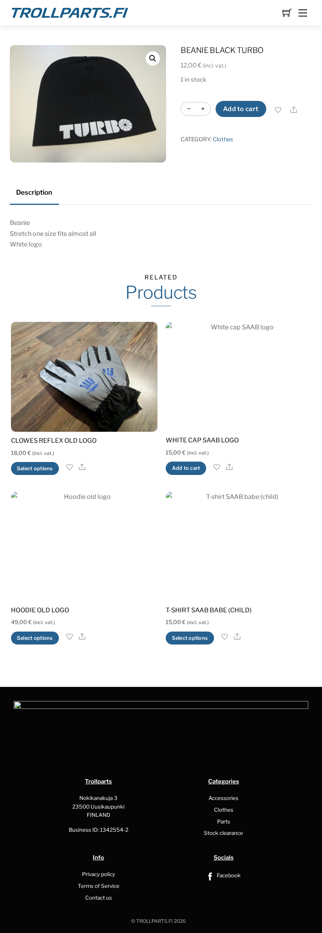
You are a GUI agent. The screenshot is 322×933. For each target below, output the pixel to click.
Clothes (223, 139)
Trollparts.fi (154, 921)
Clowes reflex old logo (54, 440)
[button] (153, 58)
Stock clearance (223, 833)
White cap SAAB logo (202, 440)
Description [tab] (34, 192)
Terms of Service (98, 886)
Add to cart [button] (186, 468)
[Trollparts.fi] (70, 12)
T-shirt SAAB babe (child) (209, 610)
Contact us (98, 898)
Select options (35, 468)
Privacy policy (98, 874)
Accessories (223, 798)
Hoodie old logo (40, 610)
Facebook (228, 875)
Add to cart (241, 109)
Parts (223, 821)
